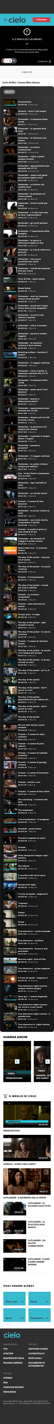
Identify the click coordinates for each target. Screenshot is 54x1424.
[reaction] (10, 61)
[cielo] (18, 20)
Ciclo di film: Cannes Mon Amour (21, 82)
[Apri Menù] (5, 20)
